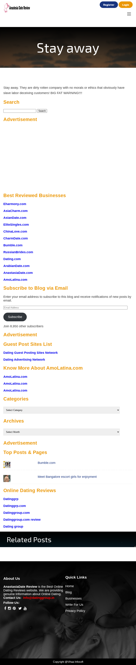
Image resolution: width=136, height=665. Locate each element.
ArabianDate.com (16, 266)
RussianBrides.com (18, 252)
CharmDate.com (15, 238)
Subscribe (15, 317)
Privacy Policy (75, 611)
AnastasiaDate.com (18, 273)
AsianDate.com (14, 217)
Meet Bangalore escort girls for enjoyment (67, 477)
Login (125, 4)
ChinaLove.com (15, 231)
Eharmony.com (14, 204)
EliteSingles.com (16, 224)
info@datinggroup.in (38, 598)
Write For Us (74, 604)
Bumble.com (12, 245)
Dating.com (12, 259)
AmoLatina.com (15, 279)
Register (108, 4)
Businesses (73, 598)
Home (69, 586)
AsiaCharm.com (15, 211)
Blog (68, 592)
